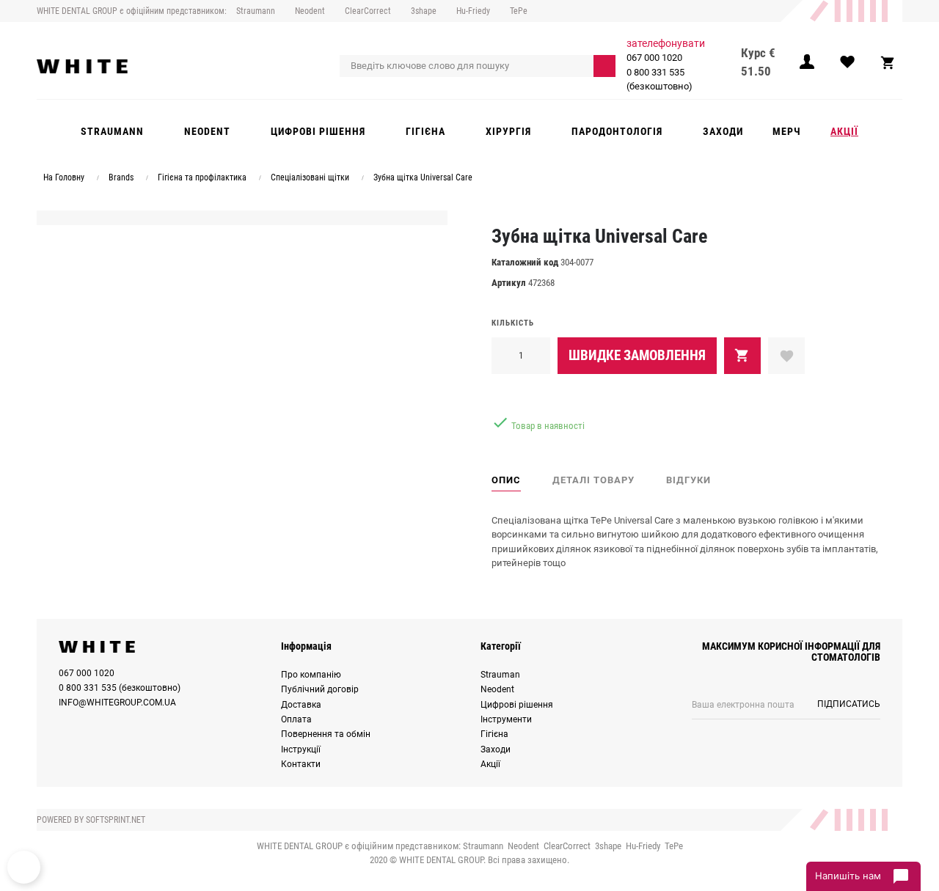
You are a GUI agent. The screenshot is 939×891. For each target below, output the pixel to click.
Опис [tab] (506, 479)
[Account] (807, 66)
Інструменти (506, 719)
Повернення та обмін (325, 734)
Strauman (500, 675)
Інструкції (301, 749)
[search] (604, 66)
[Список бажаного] (847, 66)
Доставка (301, 705)
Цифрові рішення (517, 705)
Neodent (497, 689)
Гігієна (494, 734)
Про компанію (311, 675)
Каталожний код (525, 262)
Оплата (296, 719)
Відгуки (688, 479)
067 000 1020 (654, 57)
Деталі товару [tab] (593, 479)
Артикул (509, 282)
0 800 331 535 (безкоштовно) (659, 79)
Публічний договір (320, 689)
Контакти (301, 764)
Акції (490, 764)
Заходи (496, 749)
